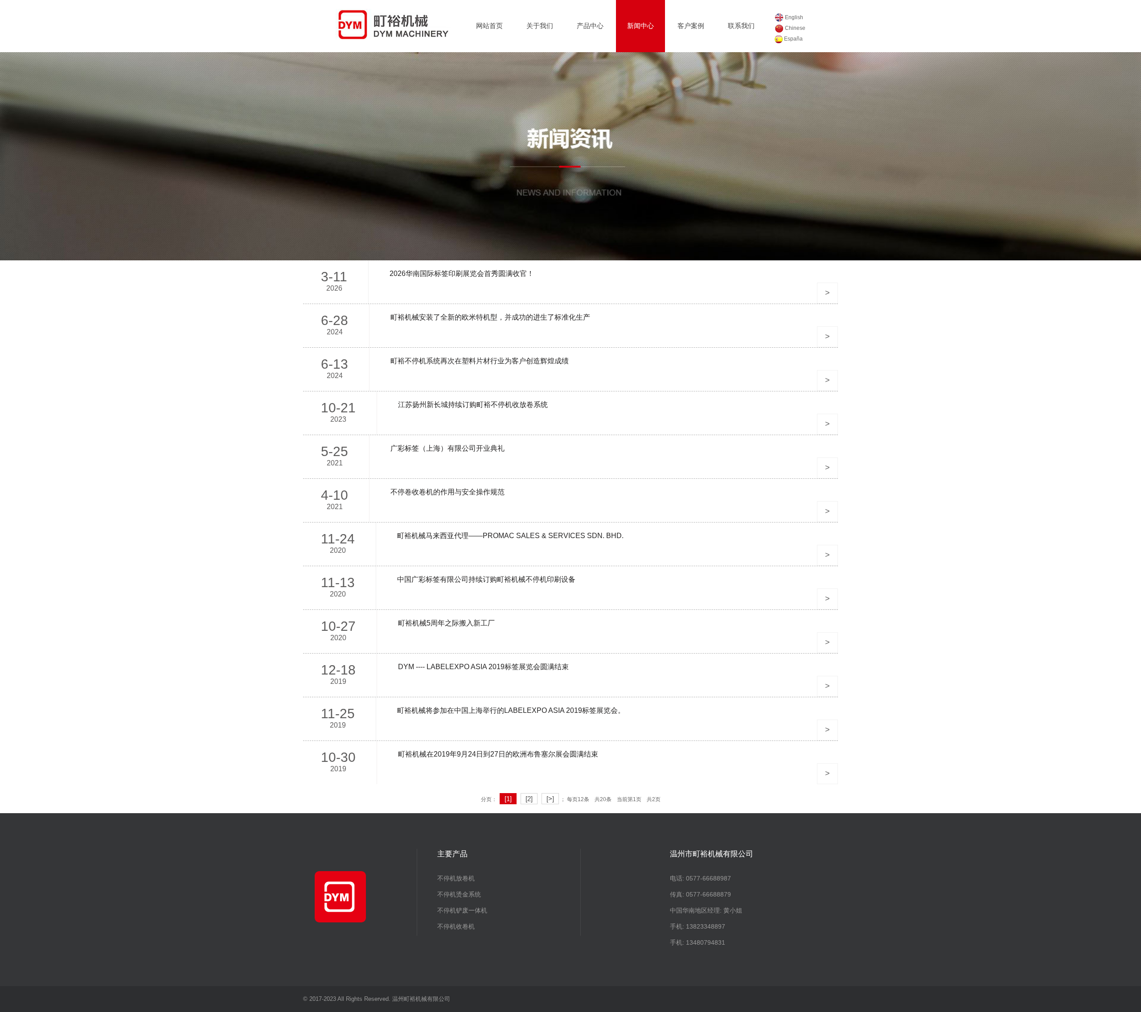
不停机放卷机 (456, 878)
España (793, 39)
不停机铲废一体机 (462, 910)
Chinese (794, 28)
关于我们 (539, 25)
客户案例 (690, 25)
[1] (508, 798)
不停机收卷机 (456, 926)
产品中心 (590, 25)
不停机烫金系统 (459, 894)
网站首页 (489, 25)
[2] (529, 798)
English (793, 17)
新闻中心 (640, 25)
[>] (550, 798)
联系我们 (741, 25)
